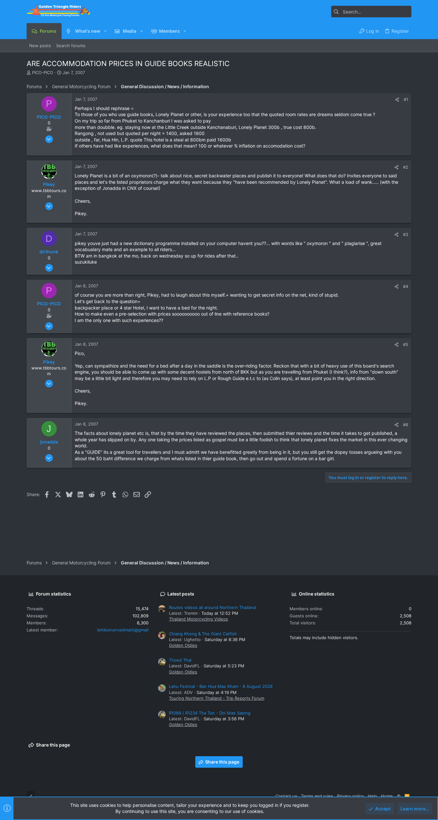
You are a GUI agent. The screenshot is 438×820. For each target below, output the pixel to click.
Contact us (286, 796)
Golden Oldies (183, 645)
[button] (105, 31)
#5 (405, 344)
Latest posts (180, 593)
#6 (405, 424)
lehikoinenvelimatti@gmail (122, 629)
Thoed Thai (180, 660)
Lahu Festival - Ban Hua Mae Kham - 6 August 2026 (221, 686)
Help (372, 796)
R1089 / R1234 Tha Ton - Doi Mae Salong (209, 712)
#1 (406, 99)
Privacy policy (350, 796)
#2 (405, 167)
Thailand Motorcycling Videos (198, 618)
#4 (405, 286)
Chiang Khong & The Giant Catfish (203, 633)
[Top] (399, 796)
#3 (405, 234)
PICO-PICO (42, 72)
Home (387, 796)
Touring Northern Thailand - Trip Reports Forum (216, 698)
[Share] (397, 100)
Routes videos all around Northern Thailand (212, 607)
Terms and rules (317, 796)
